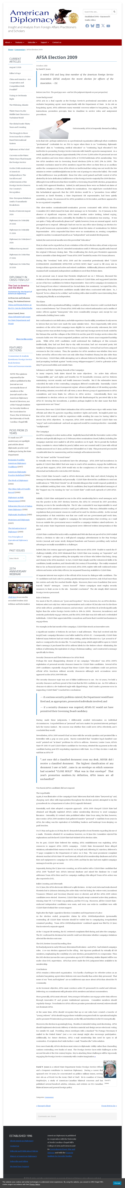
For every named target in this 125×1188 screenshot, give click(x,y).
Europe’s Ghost (44, 1106)
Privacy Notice (35, 1184)
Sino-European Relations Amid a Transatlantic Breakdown (20, 201)
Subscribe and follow (19, 1161)
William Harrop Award (18, 249)
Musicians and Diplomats (19, 520)
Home (10, 50)
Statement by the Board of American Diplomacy (20, 293)
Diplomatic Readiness (17, 515)
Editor (93, 20)
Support (44, 42)
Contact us (56, 42)
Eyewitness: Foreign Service (20, 359)
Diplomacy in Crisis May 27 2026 (19, 256)
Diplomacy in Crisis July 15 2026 (19, 231)
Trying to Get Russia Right (18, 97)
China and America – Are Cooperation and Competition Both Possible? (20, 84)
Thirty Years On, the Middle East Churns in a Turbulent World (19, 114)
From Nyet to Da (108, 1106)
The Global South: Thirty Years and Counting (19, 125)
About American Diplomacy (21, 1141)
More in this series (24, 339)
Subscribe (32, 42)
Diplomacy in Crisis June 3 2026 (20, 241)
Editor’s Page (15, 73)
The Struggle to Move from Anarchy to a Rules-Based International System (20, 138)
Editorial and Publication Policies (24, 1151)
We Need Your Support (19, 1166)
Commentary (20, 50)
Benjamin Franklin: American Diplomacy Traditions (17, 463)
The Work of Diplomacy (18, 480)
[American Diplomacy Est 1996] (43, 15)
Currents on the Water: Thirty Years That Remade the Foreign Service (20, 158)
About (7, 42)
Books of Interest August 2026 (20, 213)
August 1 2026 (15, 67)
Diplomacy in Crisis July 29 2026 (19, 222)
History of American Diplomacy (23, 1156)
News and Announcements (19, 366)
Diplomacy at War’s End (19, 149)
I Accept (117, 1183)
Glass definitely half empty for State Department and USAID (19, 320)
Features (19, 42)
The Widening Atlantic (18, 105)
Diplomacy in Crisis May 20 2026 (19, 266)
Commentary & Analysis (18, 356)
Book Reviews (14, 363)
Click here (12, 597)
